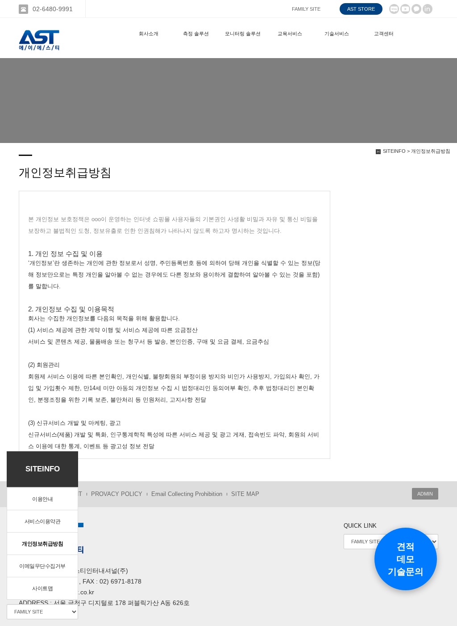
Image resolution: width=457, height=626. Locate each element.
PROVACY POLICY (116, 494)
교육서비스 (290, 33)
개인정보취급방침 (42, 544)
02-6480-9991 (53, 9)
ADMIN (425, 493)
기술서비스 (336, 33)
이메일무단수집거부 (42, 566)
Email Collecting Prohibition (186, 494)
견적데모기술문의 (406, 559)
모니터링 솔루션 (243, 33)
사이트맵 (42, 588)
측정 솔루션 (196, 33)
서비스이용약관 (43, 521)
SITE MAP (245, 494)
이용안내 (42, 499)
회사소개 (148, 33)
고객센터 (384, 33)
